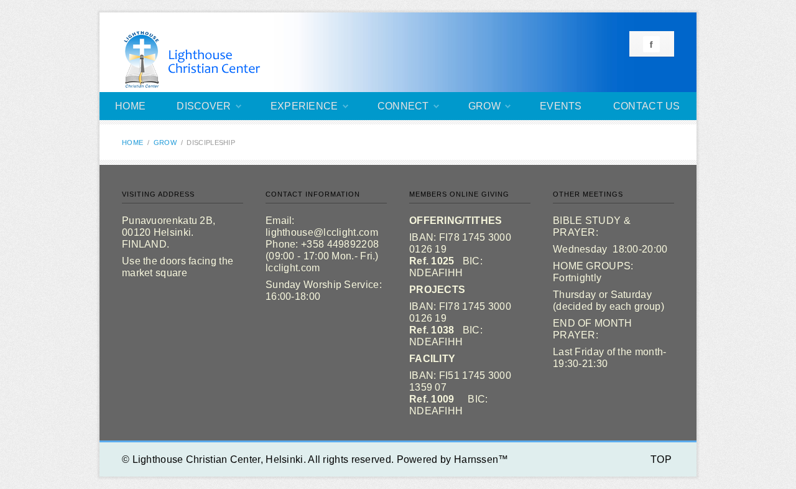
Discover (204, 106)
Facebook (651, 44)
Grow (484, 106)
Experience (304, 106)
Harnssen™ (481, 459)
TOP (661, 459)
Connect (403, 106)
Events (561, 106)
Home (130, 106)
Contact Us (646, 106)
